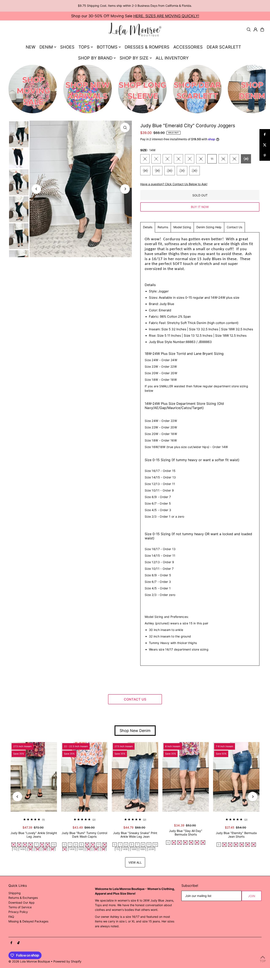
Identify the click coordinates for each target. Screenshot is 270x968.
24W (194, 170)
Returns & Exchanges (23, 897)
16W (145, 170)
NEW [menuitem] (30, 47)
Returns (163, 227)
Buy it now (200, 207)
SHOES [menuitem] (67, 47)
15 (234, 159)
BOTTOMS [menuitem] (107, 47)
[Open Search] (249, 29)
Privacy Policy (18, 912)
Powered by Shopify (67, 961)
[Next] (125, 189)
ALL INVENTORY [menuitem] (172, 58)
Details (147, 227)
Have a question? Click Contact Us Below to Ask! (173, 184)
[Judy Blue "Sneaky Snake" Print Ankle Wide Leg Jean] (135, 777)
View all (135, 862)
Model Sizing (182, 227)
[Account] (255, 29)
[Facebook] (11, 943)
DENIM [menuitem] (46, 47)
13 (223, 159)
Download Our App (21, 902)
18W (157, 170)
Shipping (14, 893)
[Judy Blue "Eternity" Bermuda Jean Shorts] (236, 777)
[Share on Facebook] (264, 134)
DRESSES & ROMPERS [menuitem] (147, 47)
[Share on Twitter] (264, 145)
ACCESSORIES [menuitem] (188, 47)
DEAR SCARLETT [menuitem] (224, 47)
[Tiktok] (18, 943)
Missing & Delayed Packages (28, 921)
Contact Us (234, 227)
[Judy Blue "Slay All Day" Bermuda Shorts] (185, 777)
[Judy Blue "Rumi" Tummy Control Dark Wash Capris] (84, 777)
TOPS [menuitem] (84, 47)
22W (182, 170)
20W (170, 170)
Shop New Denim (135, 730)
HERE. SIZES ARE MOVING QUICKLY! (166, 16)
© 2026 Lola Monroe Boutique (29, 961)
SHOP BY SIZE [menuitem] (134, 58)
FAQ (11, 916)
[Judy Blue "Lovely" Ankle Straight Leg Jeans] (34, 777)
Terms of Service (20, 907)
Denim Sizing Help (208, 227)
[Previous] (36, 189)
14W (246, 159)
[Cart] (262, 29)
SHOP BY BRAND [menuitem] (95, 58)
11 (212, 159)
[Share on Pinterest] (264, 155)
